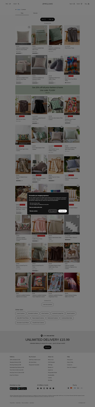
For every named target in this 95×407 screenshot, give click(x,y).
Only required (52, 211)
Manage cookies (34, 211)
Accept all (62, 211)
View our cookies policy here (35, 207)
